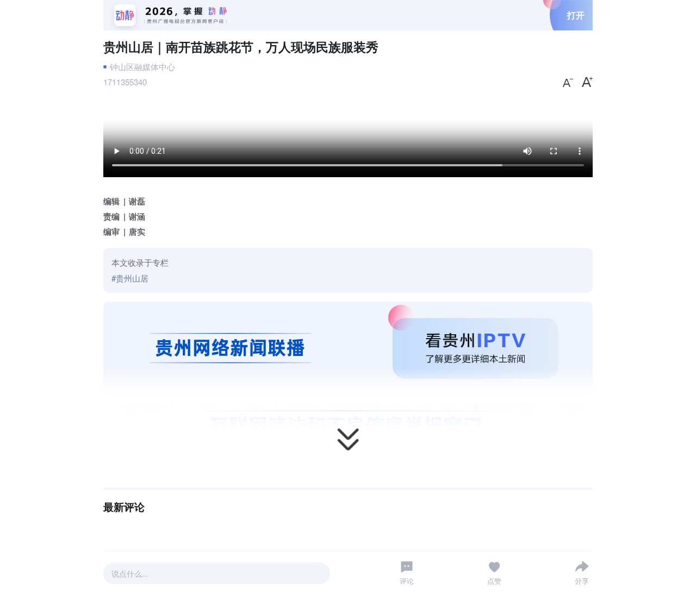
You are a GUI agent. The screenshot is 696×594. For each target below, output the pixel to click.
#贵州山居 (129, 278)
